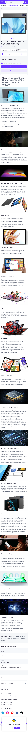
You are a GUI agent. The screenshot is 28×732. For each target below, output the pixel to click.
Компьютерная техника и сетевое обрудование (14, 8)
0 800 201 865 (6, 694)
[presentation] (3, 24)
